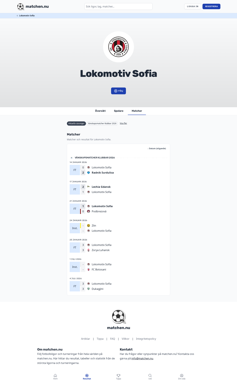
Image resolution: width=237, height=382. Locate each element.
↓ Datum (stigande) (157, 148)
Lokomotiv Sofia (27, 15)
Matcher (137, 110)
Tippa (100, 339)
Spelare (118, 110)
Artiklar (85, 339)
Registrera (211, 6)
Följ (120, 90)
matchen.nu (118, 327)
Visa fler (123, 123)
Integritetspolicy (146, 339)
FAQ (112, 339)
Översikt (100, 110)
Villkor (125, 339)
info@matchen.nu (142, 358)
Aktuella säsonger (76, 123)
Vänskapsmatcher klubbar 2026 (102, 123)
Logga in (192, 6)
